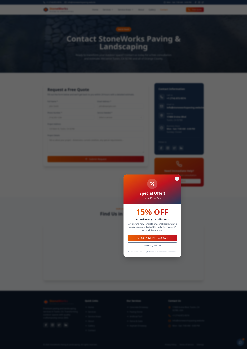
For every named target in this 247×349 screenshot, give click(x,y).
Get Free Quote (150, 245)
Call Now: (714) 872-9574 (154, 237)
